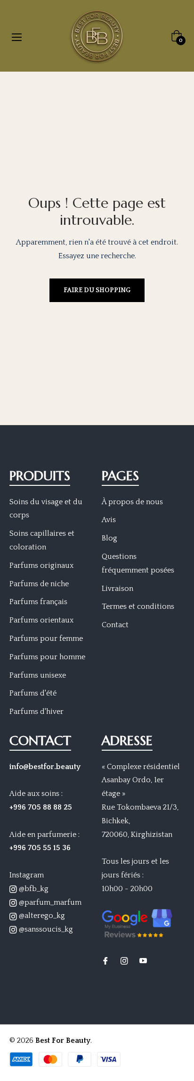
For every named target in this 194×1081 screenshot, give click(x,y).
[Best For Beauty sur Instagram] (124, 960)
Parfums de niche (39, 584)
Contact (115, 625)
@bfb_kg (32, 888)
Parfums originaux (41, 565)
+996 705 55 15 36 (40, 848)
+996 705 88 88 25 (40, 807)
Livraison (117, 588)
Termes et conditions (138, 606)
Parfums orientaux (41, 620)
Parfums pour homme (47, 657)
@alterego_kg (41, 915)
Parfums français (38, 602)
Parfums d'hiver (36, 711)
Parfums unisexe (37, 675)
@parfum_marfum (49, 902)
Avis (109, 520)
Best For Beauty (62, 1040)
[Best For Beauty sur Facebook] (105, 960)
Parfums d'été (33, 693)
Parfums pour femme (46, 638)
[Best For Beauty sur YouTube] (143, 960)
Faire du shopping (97, 290)
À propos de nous (132, 502)
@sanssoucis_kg (45, 929)
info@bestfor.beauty (45, 766)
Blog (109, 538)
